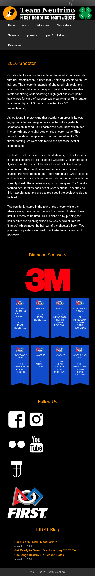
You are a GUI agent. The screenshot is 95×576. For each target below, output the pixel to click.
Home (11, 25)
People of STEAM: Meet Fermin (35, 542)
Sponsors (31, 35)
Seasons (13, 35)
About (25, 25)
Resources (14, 45)
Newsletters (64, 25)
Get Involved (43, 25)
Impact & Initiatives (54, 35)
